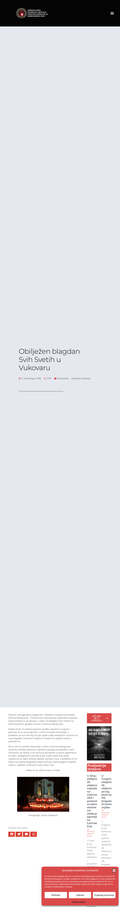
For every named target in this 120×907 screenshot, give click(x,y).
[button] (114, 870)
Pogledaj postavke (104, 895)
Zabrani (80, 895)
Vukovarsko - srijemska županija (73, 378)
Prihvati (56, 895)
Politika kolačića (78, 902)
